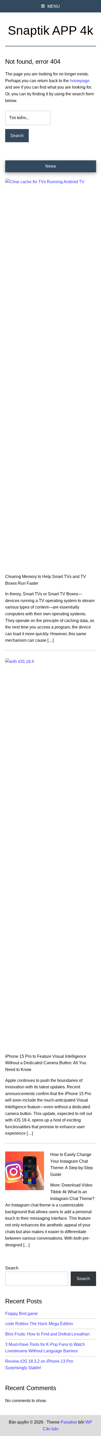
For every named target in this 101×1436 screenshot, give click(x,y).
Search (11, 1268)
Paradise (69, 1422)
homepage (80, 80)
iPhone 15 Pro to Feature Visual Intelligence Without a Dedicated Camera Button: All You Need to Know (45, 1063)
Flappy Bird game (21, 1313)
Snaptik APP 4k (50, 30)
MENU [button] (53, 6)
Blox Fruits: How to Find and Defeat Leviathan (47, 1334)
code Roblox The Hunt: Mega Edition (39, 1323)
